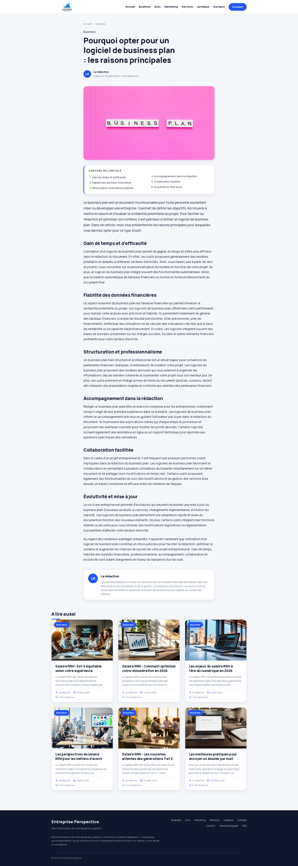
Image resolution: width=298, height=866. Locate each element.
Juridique (203, 6)
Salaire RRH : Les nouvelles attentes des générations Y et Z (147, 756)
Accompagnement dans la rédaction (175, 176)
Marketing (171, 6)
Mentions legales (229, 825)
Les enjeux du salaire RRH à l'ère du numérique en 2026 (211, 668)
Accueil (130, 6)
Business (145, 6)
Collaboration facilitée (167, 181)
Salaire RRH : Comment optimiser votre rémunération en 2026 (149, 668)
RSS (244, 825)
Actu (157, 6)
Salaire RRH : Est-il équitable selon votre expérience (78, 668)
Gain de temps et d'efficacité (109, 177)
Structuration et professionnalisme (112, 188)
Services (187, 6)
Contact (237, 7)
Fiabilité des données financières (111, 182)
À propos (219, 6)
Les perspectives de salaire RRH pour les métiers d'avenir (78, 756)
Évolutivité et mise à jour (168, 187)
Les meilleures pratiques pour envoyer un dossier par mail (213, 756)
